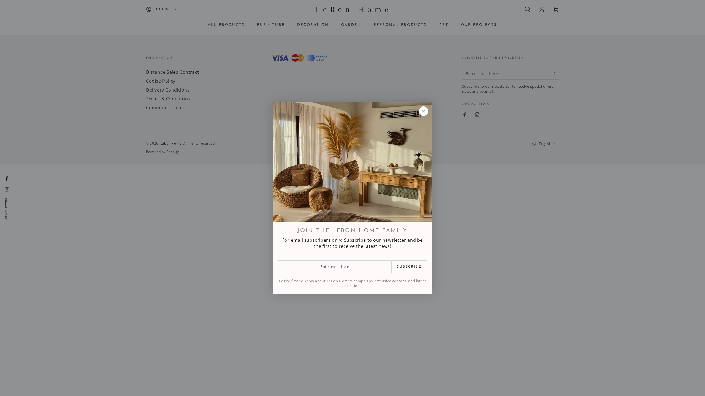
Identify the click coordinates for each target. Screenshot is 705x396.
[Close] (423, 111)
